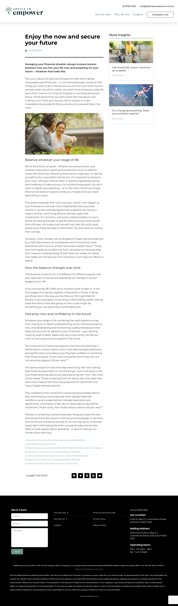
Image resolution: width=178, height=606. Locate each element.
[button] (74, 475)
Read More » (118, 75)
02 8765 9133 (129, 6)
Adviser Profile (99, 525)
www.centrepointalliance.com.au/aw (89, 569)
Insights (138, 14)
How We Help (102, 14)
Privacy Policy (99, 519)
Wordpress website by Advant (89, 596)
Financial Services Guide (104, 513)
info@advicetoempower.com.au (157, 6)
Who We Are (122, 14)
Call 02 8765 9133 (138, 510)
